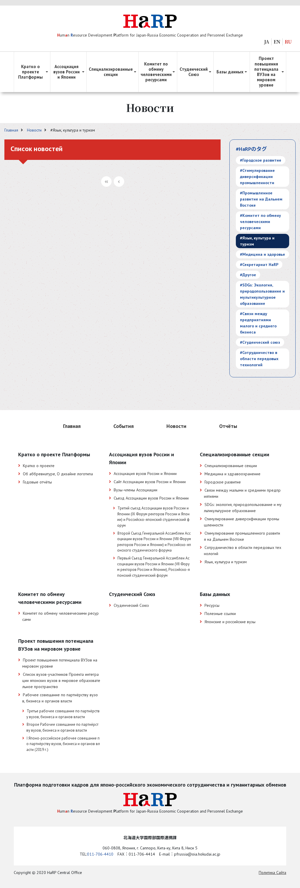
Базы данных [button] (230, 72)
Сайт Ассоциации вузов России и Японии (150, 481)
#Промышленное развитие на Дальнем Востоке (261, 199)
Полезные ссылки (220, 613)
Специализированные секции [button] (111, 71)
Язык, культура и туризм (225, 561)
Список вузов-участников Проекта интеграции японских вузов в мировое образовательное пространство (61, 680)
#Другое (248, 274)
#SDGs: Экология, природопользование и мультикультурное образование (262, 294)
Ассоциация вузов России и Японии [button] (66, 72)
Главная (11, 130)
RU (288, 41)
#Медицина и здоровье (262, 254)
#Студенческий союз (260, 342)
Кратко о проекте (38, 465)
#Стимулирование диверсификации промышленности (257, 176)
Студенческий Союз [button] (194, 71)
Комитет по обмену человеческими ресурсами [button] (156, 72)
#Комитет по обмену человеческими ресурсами (260, 221)
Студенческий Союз (131, 605)
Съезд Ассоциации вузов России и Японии (151, 498)
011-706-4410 (100, 854)
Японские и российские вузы (229, 621)
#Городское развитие (260, 160)
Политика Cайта (272, 872)
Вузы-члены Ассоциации (135, 490)
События (123, 426)
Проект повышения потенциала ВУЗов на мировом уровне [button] (266, 72)
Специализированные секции (230, 465)
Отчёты (228, 426)
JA (266, 41)
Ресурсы (211, 605)
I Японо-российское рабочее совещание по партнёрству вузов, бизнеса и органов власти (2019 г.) (63, 744)
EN (277, 41)
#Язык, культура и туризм (257, 241)
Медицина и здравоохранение (232, 473)
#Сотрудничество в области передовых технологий (259, 358)
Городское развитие (222, 482)
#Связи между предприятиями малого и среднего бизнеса (258, 323)
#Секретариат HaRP (259, 264)
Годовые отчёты (37, 482)
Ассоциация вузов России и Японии (145, 473)
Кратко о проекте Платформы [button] (30, 72)
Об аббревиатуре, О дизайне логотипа (58, 473)
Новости (35, 130)
